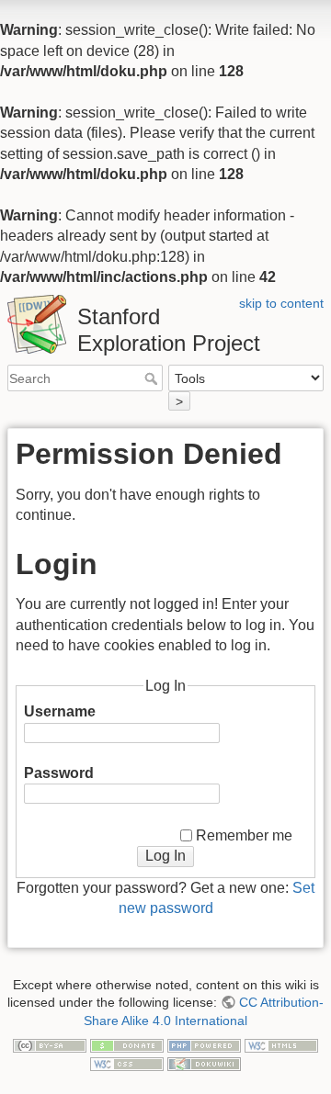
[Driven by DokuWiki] (204, 1062)
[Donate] (127, 1044)
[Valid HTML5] (281, 1044)
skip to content (281, 303)
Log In (165, 855)
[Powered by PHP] (204, 1044)
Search (153, 378)
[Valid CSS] (127, 1062)
